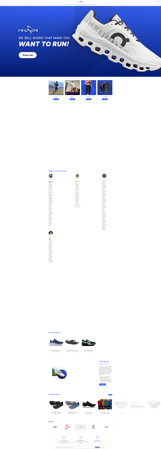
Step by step (102, 384)
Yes (96, 447)
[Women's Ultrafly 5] (88, 404)
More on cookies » (102, 447)
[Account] (156, 1)
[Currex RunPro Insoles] (104, 404)
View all (110, 394)
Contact (94, 4)
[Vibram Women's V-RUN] (72, 404)
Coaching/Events (83, 4)
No (98, 447)
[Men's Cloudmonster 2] (88, 342)
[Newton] (67, 427)
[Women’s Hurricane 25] (56, 342)
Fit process (78, 4)
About (88, 4)
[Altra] (54, 427)
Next (112, 431)
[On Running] (93, 427)
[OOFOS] (106, 427)
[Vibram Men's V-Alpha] (56, 404)
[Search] (2, 1)
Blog (91, 4)
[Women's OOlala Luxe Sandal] (72, 342)
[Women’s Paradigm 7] (137, 404)
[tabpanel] (51, 199)
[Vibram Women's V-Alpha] (121, 404)
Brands (74, 4)
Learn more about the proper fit (104, 386)
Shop (70, 4)
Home (66, 4)
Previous (48, 431)
